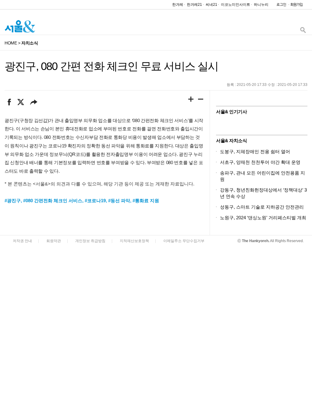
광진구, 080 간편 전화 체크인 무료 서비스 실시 (111, 66)
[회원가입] (296, 6)
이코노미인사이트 (235, 4)
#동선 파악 (119, 200)
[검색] (303, 31)
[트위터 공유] (20, 102)
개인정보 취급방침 (90, 241)
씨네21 (211, 4)
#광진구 (13, 200)
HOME (11, 43)
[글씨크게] (191, 100)
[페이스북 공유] (9, 102)
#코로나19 (95, 200)
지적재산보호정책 (134, 241)
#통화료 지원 (146, 200)
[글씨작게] (201, 100)
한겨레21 (194, 4)
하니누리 (261, 4)
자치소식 (29, 43)
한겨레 (177, 4)
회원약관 (53, 241)
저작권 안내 (22, 241)
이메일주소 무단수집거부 (183, 241)
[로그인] (279, 6)
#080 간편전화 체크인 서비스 (52, 200)
